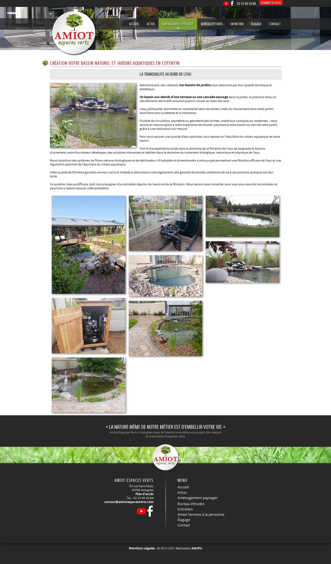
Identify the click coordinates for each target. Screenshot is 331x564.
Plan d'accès (144, 494)
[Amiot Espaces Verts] (165, 457)
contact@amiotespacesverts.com (128, 502)
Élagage (256, 24)
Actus (151, 24)
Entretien (236, 24)
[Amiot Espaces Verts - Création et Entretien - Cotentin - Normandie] (74, 33)
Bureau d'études (212, 24)
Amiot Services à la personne (201, 514)
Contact (275, 24)
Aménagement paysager (198, 497)
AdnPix (197, 548)
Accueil (134, 24)
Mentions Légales (142, 548)
